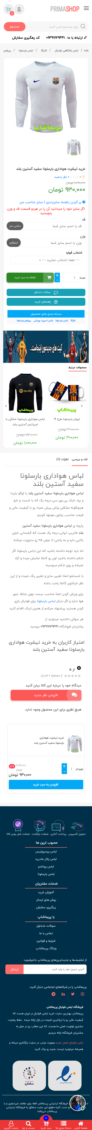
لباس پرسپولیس (46, 851)
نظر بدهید (60, 176)
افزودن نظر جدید (46, 695)
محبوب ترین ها (46, 842)
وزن (82, 236)
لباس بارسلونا (26, 50)
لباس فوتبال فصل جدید (69, 1042)
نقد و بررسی (80, 459)
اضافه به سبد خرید (25, 277)
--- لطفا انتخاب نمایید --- (60, 260)
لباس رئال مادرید (46, 859)
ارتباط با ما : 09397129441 (65, 37)
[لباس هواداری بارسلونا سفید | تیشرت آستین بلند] (46, 97)
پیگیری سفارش (46, 907)
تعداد (82, 277)
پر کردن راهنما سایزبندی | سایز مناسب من (50, 202)
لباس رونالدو (46, 866)
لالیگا (44, 50)
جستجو (14, 26)
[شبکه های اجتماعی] (82, 994)
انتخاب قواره (74, 252)
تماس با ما (46, 933)
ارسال (14, 969)
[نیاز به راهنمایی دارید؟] (78, 1102)
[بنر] (46, 347)
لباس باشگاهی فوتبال (67, 50)
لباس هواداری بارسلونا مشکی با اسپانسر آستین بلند (25, 421)
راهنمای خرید (43, 301)
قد (83, 219)
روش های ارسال (46, 899)
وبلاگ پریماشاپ (46, 948)
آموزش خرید (46, 892)
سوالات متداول (43, 292)
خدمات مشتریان (46, 883)
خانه (86, 50)
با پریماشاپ (46, 916)
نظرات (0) (62, 459)
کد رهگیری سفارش (26, 37)
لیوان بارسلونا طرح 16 (67, 419)
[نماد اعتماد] (65, 1075)
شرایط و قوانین (46, 940)
